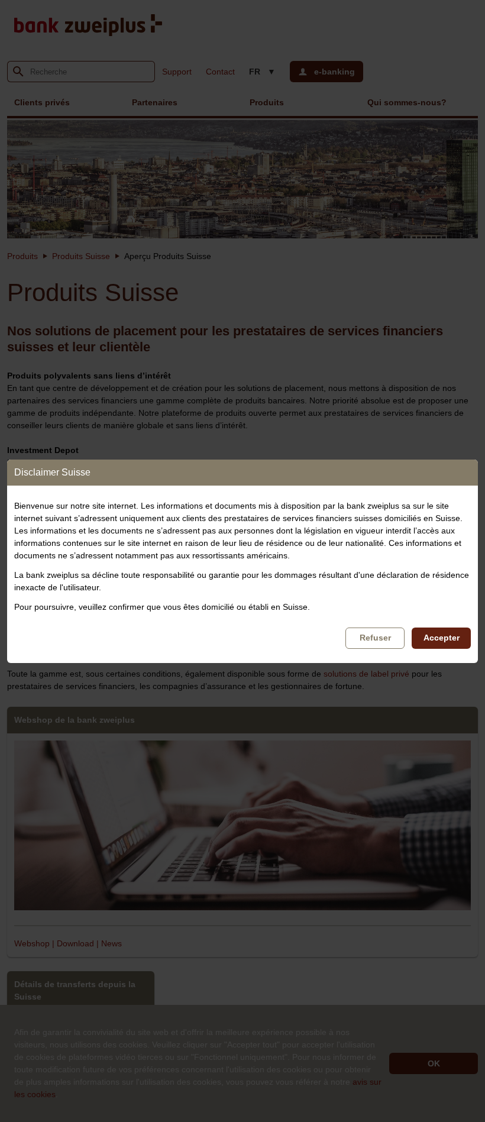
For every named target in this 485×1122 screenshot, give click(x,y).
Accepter (441, 637)
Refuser (375, 637)
